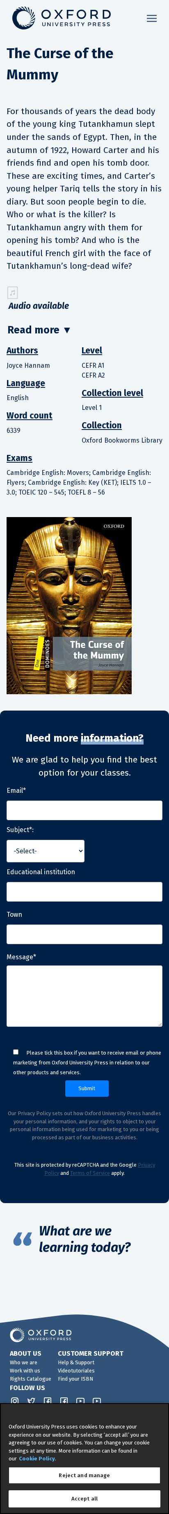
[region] (84, 1458)
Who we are (23, 1362)
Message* (21, 957)
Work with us (25, 1371)
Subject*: (20, 830)
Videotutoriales (76, 1371)
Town (14, 914)
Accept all (84, 1499)
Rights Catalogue (30, 1379)
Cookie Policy (37, 1459)
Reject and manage (84, 1475)
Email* (16, 790)
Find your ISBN (75, 1379)
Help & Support (76, 1362)
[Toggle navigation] (152, 18)
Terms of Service (90, 1173)
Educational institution (41, 872)
